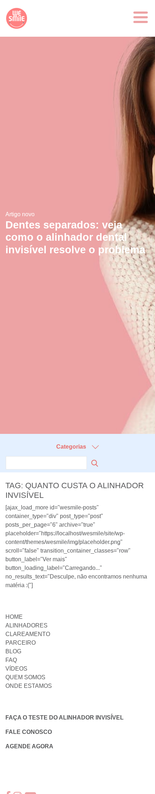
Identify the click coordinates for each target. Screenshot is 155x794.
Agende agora (29, 746)
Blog (13, 651)
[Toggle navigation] (140, 17)
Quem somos (25, 677)
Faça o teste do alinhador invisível (64, 717)
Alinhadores (26, 625)
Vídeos (16, 669)
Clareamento (27, 634)
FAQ (11, 660)
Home (14, 617)
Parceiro (20, 643)
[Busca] (93, 463)
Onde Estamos (28, 686)
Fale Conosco (28, 732)
